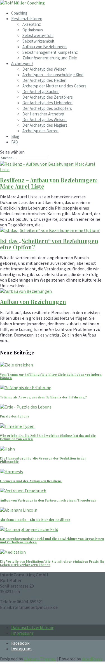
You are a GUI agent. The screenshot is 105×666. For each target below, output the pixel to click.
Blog (15, 136)
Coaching (19, 13)
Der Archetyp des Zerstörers (47, 97)
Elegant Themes (40, 659)
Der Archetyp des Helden (44, 80)
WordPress (92, 659)
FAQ (14, 142)
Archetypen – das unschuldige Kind (52, 74)
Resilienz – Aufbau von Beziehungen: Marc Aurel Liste (48, 183)
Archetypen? (22, 63)
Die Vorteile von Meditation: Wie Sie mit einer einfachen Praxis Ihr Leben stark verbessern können (52, 563)
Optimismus (32, 30)
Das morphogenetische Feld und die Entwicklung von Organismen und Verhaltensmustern (52, 540)
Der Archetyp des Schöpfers (47, 108)
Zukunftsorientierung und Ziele (49, 58)
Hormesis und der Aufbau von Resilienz (31, 481)
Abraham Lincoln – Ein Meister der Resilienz (35, 520)
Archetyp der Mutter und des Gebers (54, 86)
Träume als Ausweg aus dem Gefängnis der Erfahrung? (43, 397)
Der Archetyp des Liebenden (47, 102)
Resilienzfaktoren (26, 18)
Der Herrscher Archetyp (43, 114)
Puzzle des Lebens (14, 416)
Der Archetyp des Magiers (44, 125)
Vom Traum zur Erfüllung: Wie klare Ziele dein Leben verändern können (51, 376)
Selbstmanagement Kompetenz (50, 52)
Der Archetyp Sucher (40, 91)
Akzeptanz (31, 24)
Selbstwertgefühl (37, 35)
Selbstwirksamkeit (38, 41)
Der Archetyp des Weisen (44, 69)
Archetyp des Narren (40, 130)
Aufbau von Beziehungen (44, 46)
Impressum (22, 633)
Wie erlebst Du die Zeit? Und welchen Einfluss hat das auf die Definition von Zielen (48, 437)
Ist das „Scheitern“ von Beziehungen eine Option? (49, 244)
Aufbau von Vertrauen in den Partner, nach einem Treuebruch (48, 500)
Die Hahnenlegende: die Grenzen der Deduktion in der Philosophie (43, 460)
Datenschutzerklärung (33, 627)
